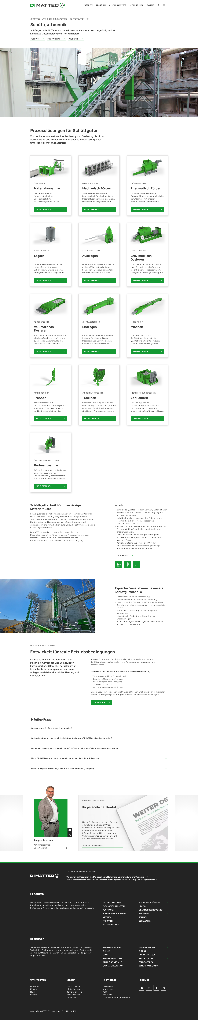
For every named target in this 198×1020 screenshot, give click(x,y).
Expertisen (62, 19)
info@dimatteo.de (74, 989)
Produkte (88, 5)
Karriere (33, 989)
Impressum (108, 989)
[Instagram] (163, 988)
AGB (105, 992)
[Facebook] (149, 988)
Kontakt (150, 5)
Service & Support (117, 5)
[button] (158, 5)
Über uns (34, 986)
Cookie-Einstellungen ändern (116, 997)
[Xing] (156, 988)
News (32, 992)
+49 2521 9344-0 (73, 986)
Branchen (101, 5)
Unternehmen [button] (136, 5)
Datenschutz (109, 986)
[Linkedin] (141, 988)
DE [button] (164, 5)
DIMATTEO (35, 19)
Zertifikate (107, 995)
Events (33, 995)
